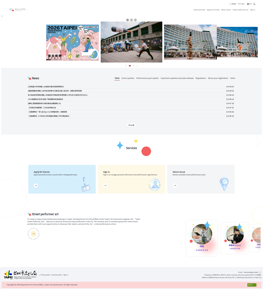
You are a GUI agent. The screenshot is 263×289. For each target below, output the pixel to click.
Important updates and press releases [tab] (177, 78)
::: (230, 3)
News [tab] (117, 78)
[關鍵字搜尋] (254, 4)
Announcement (199, 9)
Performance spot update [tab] (147, 78)
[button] (127, 20)
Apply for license (213, 9)
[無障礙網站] (251, 285)
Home (233, 3)
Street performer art (240, 9)
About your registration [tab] (218, 78)
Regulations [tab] (201, 78)
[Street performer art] (33, 234)
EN (250, 3)
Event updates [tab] (128, 78)
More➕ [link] (131, 125)
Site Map (241, 3)
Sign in (252, 9)
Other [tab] (232, 78)
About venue (226, 9)
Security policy (57, 275)
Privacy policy (45, 275)
